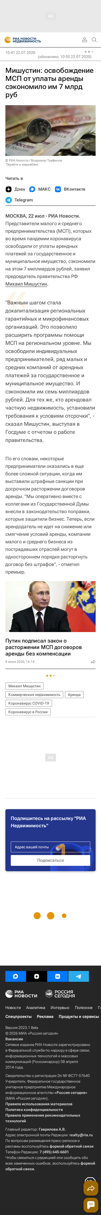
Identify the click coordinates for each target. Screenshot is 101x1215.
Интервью (60, 1007)
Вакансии (14, 1039)
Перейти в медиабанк (22, 164)
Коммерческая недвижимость (34, 694)
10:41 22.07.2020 (20, 52)
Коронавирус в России (28, 712)
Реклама (45, 1016)
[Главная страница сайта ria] (6, 39)
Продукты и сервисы (79, 1016)
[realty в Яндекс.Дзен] (36, 976)
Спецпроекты (18, 1016)
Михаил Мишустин (26, 284)
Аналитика (35, 1007)
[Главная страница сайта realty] (32, 39)
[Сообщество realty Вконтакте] (57, 976)
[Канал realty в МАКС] (15, 976)
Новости (13, 1007)
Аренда (74, 694)
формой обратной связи (71, 1146)
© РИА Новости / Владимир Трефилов (33, 160)
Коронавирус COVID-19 (28, 703)
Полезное (84, 1007)
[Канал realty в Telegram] (78, 976)
